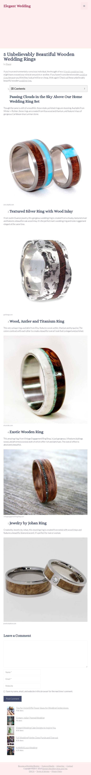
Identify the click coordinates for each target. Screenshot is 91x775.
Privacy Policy (57, 771)
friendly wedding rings (73, 71)
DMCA (31, 771)
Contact (69, 766)
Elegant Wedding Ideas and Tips (54, 769)
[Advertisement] (45, 29)
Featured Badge (48, 766)
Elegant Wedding (17, 6)
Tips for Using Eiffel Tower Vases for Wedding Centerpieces (42, 708)
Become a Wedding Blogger (29, 766)
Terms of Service (42, 771)
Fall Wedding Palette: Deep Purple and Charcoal (37, 737)
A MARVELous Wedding (26, 747)
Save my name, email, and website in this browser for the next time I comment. (39, 691)
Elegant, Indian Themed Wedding (30, 718)
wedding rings (25, 80)
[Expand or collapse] (84, 89)
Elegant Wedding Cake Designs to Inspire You (36, 728)
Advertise (60, 766)
